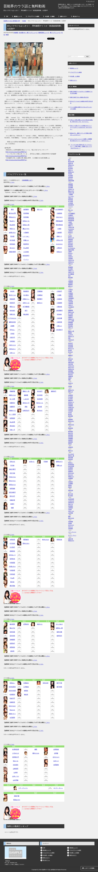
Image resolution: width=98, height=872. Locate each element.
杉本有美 (39, 395)
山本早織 (15, 780)
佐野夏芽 (12, 418)
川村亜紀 (12, 341)
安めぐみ (15, 761)
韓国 (7, 34)
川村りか (12, 353)
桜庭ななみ (12, 395)
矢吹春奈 (15, 765)
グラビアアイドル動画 (33, 16)
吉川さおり (56, 757)
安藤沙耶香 (12, 252)
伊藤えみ (26, 240)
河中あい (12, 330)
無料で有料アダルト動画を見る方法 (79, 97)
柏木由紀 (12, 310)
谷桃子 (12, 504)
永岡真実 (12, 539)
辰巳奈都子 (12, 492)
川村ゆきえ (12, 349)
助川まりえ (39, 403)
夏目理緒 (12, 585)
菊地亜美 (26, 291)
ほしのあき (59, 624)
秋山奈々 (12, 221)
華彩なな (12, 306)
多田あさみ (12, 484)
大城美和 (59, 213)
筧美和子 (12, 303)
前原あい (12, 683)
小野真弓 (59, 248)
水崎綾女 (26, 683)
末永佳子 (39, 391)
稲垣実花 (26, 244)
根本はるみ (45, 539)
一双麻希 (26, 232)
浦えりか (39, 209)
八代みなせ (15, 753)
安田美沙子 (15, 757)
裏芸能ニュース (18, 16)
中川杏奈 (12, 543)
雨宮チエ (12, 228)
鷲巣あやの (16, 800)
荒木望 (12, 236)
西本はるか (26, 543)
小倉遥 (59, 228)
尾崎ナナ (59, 236)
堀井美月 (59, 635)
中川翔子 (12, 547)
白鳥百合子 (26, 410)
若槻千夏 (16, 796)
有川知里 (12, 240)
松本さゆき (12, 706)
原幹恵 (12, 651)
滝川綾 (12, 465)
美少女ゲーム (76, 16)
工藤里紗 (39, 295)
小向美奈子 (59, 330)
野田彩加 (59, 539)
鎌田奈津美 (12, 322)
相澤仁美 (70, 163)
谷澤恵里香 (15, 749)
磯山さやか (26, 228)
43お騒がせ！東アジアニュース (28, 32)
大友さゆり (59, 217)
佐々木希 (12, 399)
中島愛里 (12, 562)
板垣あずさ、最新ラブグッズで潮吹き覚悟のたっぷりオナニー (81, 134)
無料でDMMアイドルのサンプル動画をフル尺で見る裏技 (81, 92)
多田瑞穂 (12, 488)
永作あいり (12, 555)
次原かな (31, 461)
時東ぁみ (59, 465)
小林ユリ (59, 326)
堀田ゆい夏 (59, 628)
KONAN (59, 314)
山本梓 (16, 772)
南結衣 (26, 694)
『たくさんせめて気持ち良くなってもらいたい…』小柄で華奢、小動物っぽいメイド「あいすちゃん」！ (81, 146)
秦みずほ (12, 628)
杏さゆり (12, 248)
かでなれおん (12, 318)
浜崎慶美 (12, 639)
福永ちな (39, 624)
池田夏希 (26, 209)
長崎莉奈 (12, 551)
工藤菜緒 (39, 291)
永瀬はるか (12, 566)
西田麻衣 (26, 539)
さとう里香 (12, 414)
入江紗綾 (26, 252)
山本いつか (15, 776)
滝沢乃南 (12, 473)
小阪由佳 (59, 306)
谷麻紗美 (12, 500)
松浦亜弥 (12, 694)
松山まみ (12, 710)
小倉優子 (59, 232)
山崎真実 (15, 768)
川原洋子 (12, 337)
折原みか (59, 252)
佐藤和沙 (12, 403)
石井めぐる (26, 221)
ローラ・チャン (58, 788)
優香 (35, 749)
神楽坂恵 (12, 299)
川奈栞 (12, 333)
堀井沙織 (59, 632)
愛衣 (12, 209)
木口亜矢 (26, 295)
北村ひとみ (26, 303)
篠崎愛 (26, 395)
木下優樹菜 (26, 306)
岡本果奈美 (59, 225)
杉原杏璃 (39, 399)
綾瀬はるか (12, 232)
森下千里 (59, 683)
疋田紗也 (26, 624)
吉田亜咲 (56, 765)
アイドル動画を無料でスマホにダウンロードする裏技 (81, 108)
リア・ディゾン (23, 788)
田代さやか (12, 481)
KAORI (12, 291)
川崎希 (12, 326)
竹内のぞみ (12, 477)
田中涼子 (12, 496)
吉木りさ (56, 761)
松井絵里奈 (12, 687)
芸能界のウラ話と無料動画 (24, 6)
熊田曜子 (39, 299)
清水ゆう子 (26, 403)
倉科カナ (39, 303)
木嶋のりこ (26, 299)
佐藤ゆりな (12, 410)
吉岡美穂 (56, 749)
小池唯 (59, 295)
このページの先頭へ (90, 868)
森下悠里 (59, 687)
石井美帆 (26, 217)
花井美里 (12, 632)
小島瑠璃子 (59, 310)
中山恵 (12, 578)
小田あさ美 (59, 240)
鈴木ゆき (39, 410)
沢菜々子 (12, 430)
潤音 (26, 406)
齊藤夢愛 (12, 391)
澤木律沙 (12, 426)
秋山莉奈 (12, 225)
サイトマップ (91, 1)
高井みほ (12, 461)
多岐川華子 (12, 469)
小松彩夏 (59, 318)
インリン (26, 259)
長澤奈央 (12, 559)
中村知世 (12, 574)
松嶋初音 (12, 702)
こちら (12, 182)
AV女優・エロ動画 (49, 16)
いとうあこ (26, 236)
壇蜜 (12, 508)
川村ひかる (12, 345)
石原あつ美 (26, 225)
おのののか (59, 244)
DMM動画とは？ (27, 180)
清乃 (26, 310)
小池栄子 (59, 291)
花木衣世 (12, 635)
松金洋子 (12, 698)
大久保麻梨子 (59, 209)
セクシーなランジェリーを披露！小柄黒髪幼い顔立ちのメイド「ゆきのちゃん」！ (81, 139)
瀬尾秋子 (53, 391)
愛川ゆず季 (12, 213)
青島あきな (12, 217)
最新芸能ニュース (43, 32)
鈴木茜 (40, 406)
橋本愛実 (12, 624)
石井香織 (26, 213)
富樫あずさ (59, 461)
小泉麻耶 (59, 303)
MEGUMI (45, 683)
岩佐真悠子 (26, 255)
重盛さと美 (26, 391)
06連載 (16, 32)
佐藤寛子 (12, 406)
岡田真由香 (59, 221)
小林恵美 (59, 322)
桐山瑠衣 (26, 314)
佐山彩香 (12, 422)
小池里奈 (59, 299)
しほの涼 (26, 399)
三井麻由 (26, 687)
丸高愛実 (12, 717)
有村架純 (12, 244)
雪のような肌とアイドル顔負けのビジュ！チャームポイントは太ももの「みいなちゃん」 (81, 127)
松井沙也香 (12, 690)
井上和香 (26, 248)
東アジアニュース (55, 32)
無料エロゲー (63, 16)
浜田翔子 (12, 643)
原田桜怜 (12, 647)
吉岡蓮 (56, 753)
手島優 (46, 461)
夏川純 (12, 582)
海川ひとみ (12, 295)
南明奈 (26, 690)
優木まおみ (35, 753)
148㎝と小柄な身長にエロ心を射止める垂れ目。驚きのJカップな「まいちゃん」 (81, 120)
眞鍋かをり (12, 713)
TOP (7, 16)
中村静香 (12, 570)
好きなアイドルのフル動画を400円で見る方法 (81, 102)
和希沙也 (12, 314)
